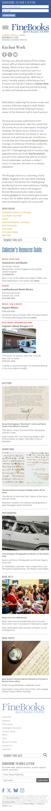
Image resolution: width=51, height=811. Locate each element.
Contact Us (7, 745)
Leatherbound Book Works (17, 289)
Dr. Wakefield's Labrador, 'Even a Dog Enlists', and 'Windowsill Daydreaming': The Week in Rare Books (25, 567)
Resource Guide (9, 742)
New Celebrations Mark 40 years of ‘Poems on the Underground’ (24, 629)
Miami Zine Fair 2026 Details (14, 617)
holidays (7, 229)
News (4, 734)
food (5, 219)
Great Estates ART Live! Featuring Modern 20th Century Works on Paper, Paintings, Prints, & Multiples (23, 439)
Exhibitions (8, 449)
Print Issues (7, 724)
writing (6, 235)
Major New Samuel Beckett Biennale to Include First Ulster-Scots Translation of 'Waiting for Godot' (25, 622)
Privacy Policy (29, 804)
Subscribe (6, 717)
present (14, 195)
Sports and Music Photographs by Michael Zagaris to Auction (25, 561)
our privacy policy (12, 798)
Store (4, 738)
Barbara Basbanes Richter (14, 39)
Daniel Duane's (40, 140)
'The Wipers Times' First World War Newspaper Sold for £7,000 (23, 431)
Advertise (6, 749)
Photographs (9, 513)
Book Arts (7, 576)
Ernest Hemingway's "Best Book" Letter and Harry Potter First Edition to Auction (24, 425)
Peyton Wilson (10, 307)
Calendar (6, 720)
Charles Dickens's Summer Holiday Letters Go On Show (23, 491)
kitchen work (10, 232)
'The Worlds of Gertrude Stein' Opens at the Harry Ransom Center (24, 497)
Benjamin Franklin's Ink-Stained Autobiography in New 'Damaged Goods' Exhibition (24, 503)
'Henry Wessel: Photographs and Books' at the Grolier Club (25, 555)
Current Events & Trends (14, 35)
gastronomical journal (16, 222)
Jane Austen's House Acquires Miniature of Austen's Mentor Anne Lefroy (25, 680)
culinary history (12, 215)
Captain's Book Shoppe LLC (17, 326)
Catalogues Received (11, 727)
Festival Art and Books (14, 262)
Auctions (7, 383)
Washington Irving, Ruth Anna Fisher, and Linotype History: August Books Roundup (25, 690)
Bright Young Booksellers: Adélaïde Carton (21, 685)
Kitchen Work (42, 83)
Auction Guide (8, 731)
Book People (8, 638)
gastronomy (9, 225)
